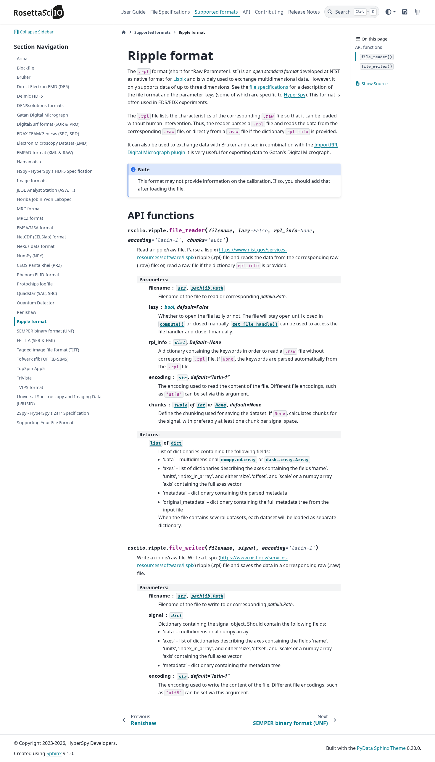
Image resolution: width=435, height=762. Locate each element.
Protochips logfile (35, 284)
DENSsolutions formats (40, 105)
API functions (368, 47)
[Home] (123, 32)
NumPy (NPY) (30, 256)
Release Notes (304, 12)
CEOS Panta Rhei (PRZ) (39, 265)
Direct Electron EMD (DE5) (43, 86)
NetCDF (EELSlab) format (41, 237)
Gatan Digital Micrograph (42, 114)
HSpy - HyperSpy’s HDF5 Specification (55, 171)
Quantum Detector (35, 303)
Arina (22, 58)
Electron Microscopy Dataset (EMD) (52, 143)
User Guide (133, 12)
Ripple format (31, 321)
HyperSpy (294, 94)
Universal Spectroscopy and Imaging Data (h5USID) (59, 400)
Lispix (179, 79)
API (246, 12)
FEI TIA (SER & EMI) (36, 340)
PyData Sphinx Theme (381, 748)
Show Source (374, 83)
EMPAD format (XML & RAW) (45, 152)
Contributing (269, 12)
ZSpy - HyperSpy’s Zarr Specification (53, 413)
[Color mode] (390, 12)
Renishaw (26, 312)
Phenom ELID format (38, 274)
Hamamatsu (29, 161)
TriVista (24, 378)
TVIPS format (30, 387)
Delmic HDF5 (30, 96)
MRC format (29, 209)
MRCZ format (30, 218)
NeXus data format (35, 246)
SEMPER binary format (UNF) (45, 331)
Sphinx (54, 753)
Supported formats (216, 12)
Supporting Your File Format (45, 422)
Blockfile (25, 68)
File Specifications (170, 12)
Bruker (23, 77)
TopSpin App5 (31, 368)
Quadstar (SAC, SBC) (37, 293)
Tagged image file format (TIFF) (48, 350)
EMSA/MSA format (35, 227)
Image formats (31, 180)
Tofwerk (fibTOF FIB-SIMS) (42, 359)
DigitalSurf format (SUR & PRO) (48, 124)
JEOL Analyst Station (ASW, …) (46, 190)
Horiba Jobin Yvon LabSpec (44, 199)
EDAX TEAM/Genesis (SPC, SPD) (48, 133)
